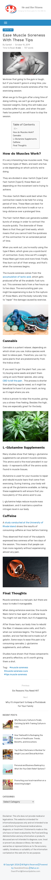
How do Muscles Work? (23, 132)
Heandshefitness (21, 868)
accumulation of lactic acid (17, 277)
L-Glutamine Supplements (25, 139)
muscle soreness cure (17, 671)
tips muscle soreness (16, 674)
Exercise (8, 30)
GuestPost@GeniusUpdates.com (25, 871)
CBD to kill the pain (12, 380)
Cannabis (17, 135)
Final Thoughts (20, 145)
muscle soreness (19, 667)
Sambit (8, 45)
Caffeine (16, 142)
